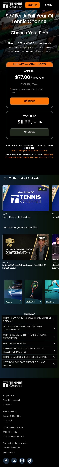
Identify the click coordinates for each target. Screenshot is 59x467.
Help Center (9, 395)
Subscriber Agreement (27, 157)
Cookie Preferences (13, 436)
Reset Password (11, 400)
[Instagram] (22, 461)
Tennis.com (9, 452)
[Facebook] (7, 461)
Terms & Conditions (13, 415)
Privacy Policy (46, 157)
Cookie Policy (10, 431)
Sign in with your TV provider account (29, 150)
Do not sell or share (13, 427)
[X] (15, 461)
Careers (7, 404)
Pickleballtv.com (11, 447)
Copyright (8, 420)
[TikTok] (30, 461)
